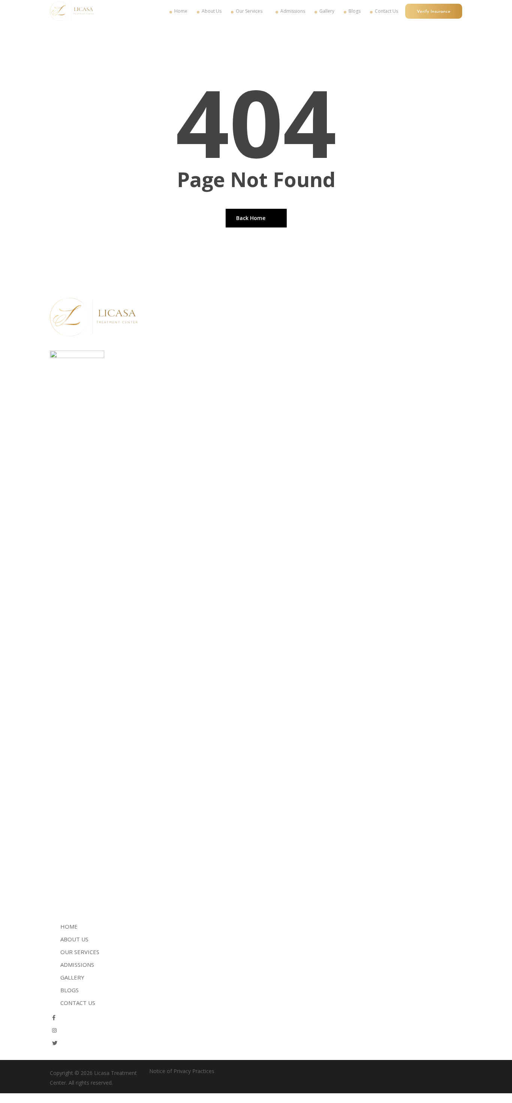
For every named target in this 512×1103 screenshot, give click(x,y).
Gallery (72, 977)
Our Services (79, 952)
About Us (74, 939)
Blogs (69, 990)
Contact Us (77, 1002)
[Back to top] (256, 1098)
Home (69, 926)
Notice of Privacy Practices (181, 1071)
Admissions (77, 964)
